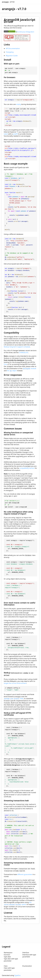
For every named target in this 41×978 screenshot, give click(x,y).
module (29, 368)
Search (29, 2)
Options (33, 2)
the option (17, 903)
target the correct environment (15, 683)
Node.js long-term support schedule (17, 347)
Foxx (5, 364)
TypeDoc (17, 975)
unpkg (18, 104)
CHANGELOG (23, 352)
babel (6, 134)
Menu (37, 2)
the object (12, 371)
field (13, 698)
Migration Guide (12, 56)
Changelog (10, 52)
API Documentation (13, 48)
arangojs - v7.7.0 (8, 2)
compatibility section (26, 468)
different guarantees (24, 874)
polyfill (15, 134)
